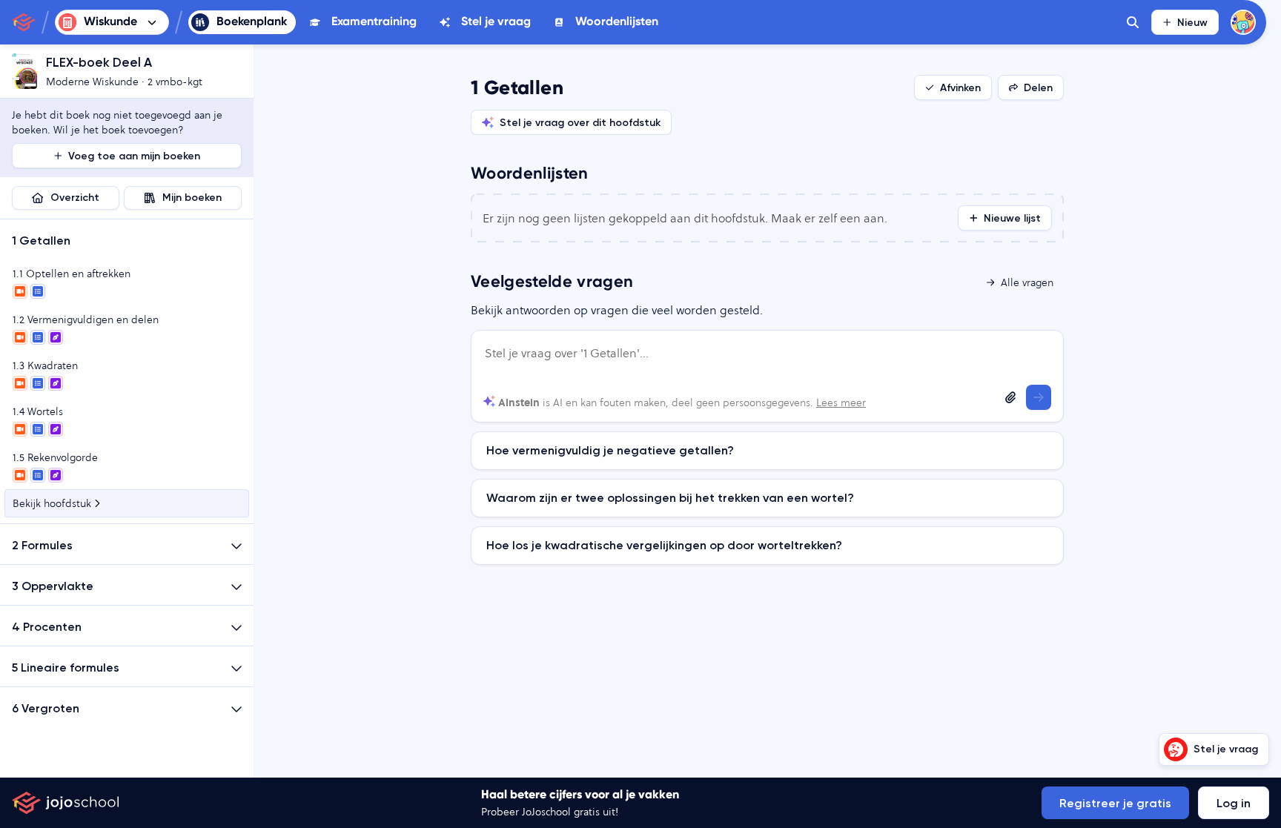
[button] (126, 239)
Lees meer (841, 402)
